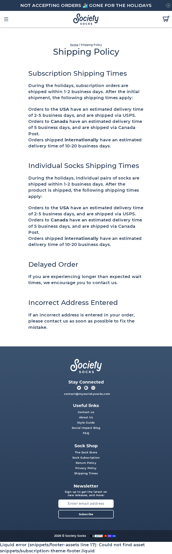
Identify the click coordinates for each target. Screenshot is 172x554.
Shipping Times (86, 473)
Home (74, 44)
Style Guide (86, 422)
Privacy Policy (86, 468)
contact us (104, 282)
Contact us (86, 412)
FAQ (86, 433)
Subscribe (86, 514)
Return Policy (86, 462)
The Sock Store (86, 452)
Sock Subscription (86, 457)
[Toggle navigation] (6, 19)
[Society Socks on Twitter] (79, 388)
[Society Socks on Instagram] (93, 388)
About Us (86, 417)
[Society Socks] (86, 19)
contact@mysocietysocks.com (87, 393)
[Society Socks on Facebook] (86, 388)
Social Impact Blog (86, 427)
